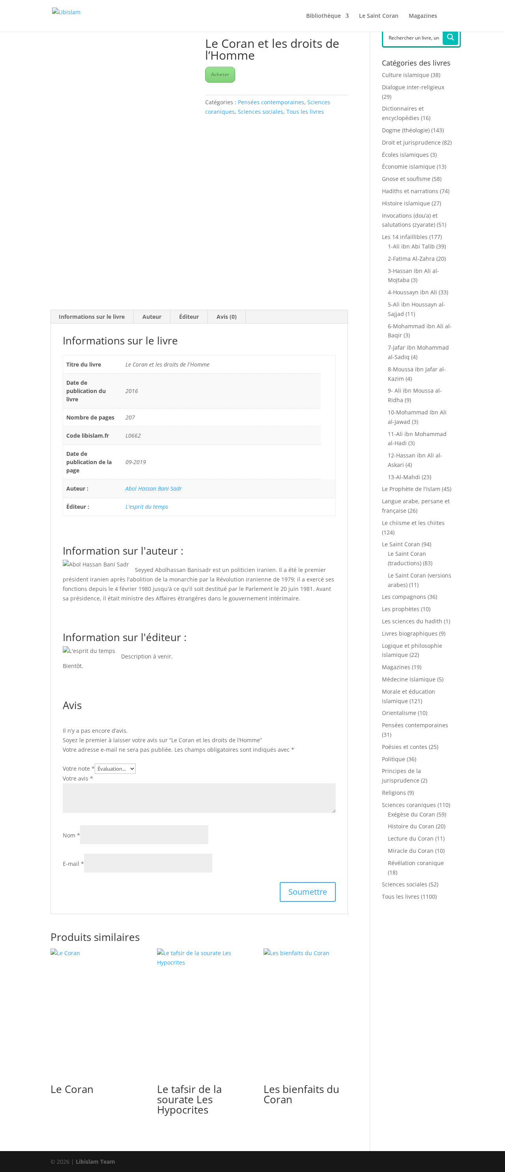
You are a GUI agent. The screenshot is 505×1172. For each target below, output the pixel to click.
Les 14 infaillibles (405, 237)
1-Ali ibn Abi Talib (411, 246)
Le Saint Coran (378, 16)
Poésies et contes (404, 747)
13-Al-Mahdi (404, 477)
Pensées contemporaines (271, 102)
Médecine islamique (409, 679)
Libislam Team (95, 1161)
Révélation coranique (416, 863)
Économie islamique (408, 166)
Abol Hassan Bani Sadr (153, 488)
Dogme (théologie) (406, 130)
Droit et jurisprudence (411, 142)
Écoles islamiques (405, 154)
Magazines (423, 16)
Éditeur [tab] (189, 316)
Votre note (79, 768)
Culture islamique (405, 75)
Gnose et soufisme (406, 178)
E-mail (73, 863)
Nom (71, 835)
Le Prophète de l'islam (411, 489)
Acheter (220, 74)
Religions (394, 792)
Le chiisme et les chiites (413, 523)
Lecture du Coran (411, 838)
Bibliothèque (323, 16)
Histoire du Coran (411, 826)
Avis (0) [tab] (227, 316)
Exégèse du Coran (411, 814)
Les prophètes (400, 609)
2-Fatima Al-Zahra (411, 258)
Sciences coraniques (409, 805)
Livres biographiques (410, 633)
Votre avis (78, 778)
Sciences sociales (260, 111)
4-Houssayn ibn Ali (412, 292)
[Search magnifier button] (450, 37)
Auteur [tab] (151, 316)
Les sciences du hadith (412, 621)
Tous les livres (305, 111)
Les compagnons (404, 596)
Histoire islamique (406, 203)
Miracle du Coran (411, 850)
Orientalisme (399, 713)
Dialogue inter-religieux (413, 87)
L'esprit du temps (146, 506)
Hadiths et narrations (410, 191)
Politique (393, 759)
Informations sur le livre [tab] (92, 316)
